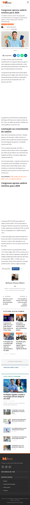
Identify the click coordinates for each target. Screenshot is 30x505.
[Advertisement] (15, 100)
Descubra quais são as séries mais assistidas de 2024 (8, 301)
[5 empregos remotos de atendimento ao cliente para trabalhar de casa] (7, 412)
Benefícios (7, 333)
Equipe (5, 481)
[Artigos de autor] (15, 277)
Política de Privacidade (9, 484)
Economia (4, 24)
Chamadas (10, 24)
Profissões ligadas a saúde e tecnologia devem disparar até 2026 (14, 397)
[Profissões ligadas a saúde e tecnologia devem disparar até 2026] (15, 385)
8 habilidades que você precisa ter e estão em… (18, 446)
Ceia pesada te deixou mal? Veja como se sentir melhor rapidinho (21, 302)
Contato (6, 490)
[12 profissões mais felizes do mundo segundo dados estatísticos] (7, 439)
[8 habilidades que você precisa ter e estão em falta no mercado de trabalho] (7, 447)
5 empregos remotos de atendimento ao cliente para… (18, 411)
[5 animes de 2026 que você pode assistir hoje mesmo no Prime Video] (8, 317)
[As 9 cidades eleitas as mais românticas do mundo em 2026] (7, 430)
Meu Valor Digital (19, 502)
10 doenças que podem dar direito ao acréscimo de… (19, 420)
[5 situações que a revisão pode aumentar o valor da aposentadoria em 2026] (8, 336)
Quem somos (7, 487)
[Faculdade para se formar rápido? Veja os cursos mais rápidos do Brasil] (21, 336)
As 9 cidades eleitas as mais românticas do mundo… (19, 428)
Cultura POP (20, 314)
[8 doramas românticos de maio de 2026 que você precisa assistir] (21, 317)
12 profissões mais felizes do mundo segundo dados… (19, 437)
